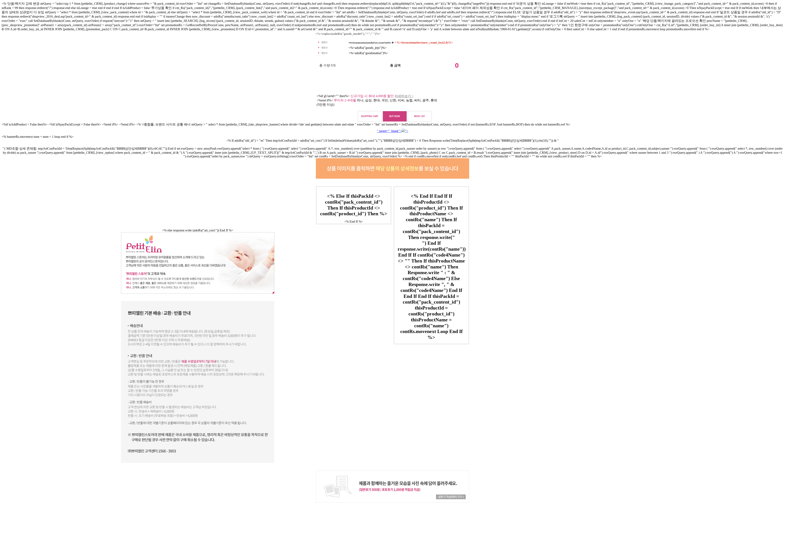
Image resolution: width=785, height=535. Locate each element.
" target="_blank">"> (392, 131)
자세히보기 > (404, 96)
